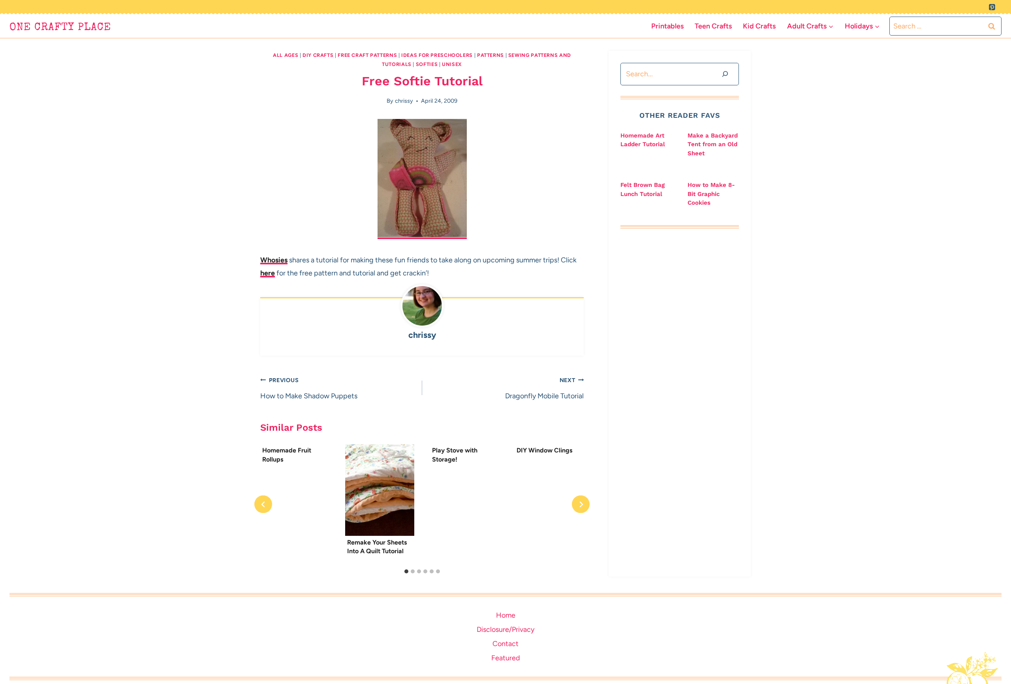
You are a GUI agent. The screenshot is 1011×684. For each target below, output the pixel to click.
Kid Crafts (759, 26)
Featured (505, 658)
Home (505, 615)
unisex (452, 64)
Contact (505, 643)
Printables (667, 26)
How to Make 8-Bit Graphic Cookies (711, 193)
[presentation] (379, 490)
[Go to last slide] (263, 504)
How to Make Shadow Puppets (308, 388)
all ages (285, 55)
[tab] (406, 571)
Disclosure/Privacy (505, 629)
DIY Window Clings (544, 450)
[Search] (725, 74)
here (267, 273)
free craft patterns (367, 55)
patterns (490, 55)
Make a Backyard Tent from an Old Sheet (713, 144)
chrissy (404, 100)
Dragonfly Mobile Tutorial (544, 388)
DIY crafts (318, 55)
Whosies (274, 260)
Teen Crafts (713, 26)
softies (427, 64)
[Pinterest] (992, 7)
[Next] (581, 504)
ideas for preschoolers (437, 55)
